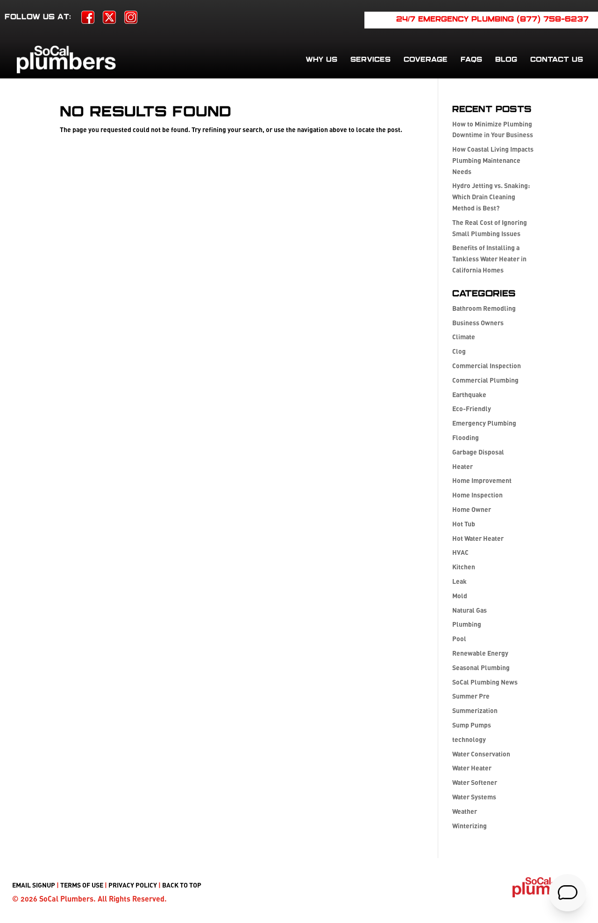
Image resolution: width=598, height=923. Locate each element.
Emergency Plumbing (484, 423)
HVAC (460, 552)
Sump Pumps (471, 725)
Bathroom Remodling (484, 308)
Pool (459, 639)
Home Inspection (477, 495)
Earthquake (469, 395)
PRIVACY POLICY (132, 885)
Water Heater (471, 768)
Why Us (321, 59)
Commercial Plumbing (485, 380)
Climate (463, 337)
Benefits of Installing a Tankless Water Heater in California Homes (489, 259)
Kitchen (463, 567)
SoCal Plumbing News (485, 682)
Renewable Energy (480, 653)
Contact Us (556, 59)
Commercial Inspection (486, 366)
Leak (459, 581)
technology (469, 739)
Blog (506, 59)
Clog (459, 351)
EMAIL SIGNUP (33, 885)
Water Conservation (481, 754)
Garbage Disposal (478, 452)
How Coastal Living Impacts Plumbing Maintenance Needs (493, 160)
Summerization (475, 710)
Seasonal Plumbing (481, 667)
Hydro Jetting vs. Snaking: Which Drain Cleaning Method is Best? (491, 197)
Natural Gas (469, 610)
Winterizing (469, 826)
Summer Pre (471, 696)
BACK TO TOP (181, 885)
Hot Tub (463, 524)
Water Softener (474, 782)
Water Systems (474, 797)
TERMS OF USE (81, 885)
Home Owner (471, 509)
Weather (464, 811)
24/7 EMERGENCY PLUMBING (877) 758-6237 (492, 19)
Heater (462, 466)
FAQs (471, 59)
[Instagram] (130, 20)
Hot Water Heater (478, 538)
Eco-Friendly (471, 409)
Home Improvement (482, 480)
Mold (459, 596)
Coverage (426, 59)
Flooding (465, 437)
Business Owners (478, 323)
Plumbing (466, 624)
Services (370, 59)
